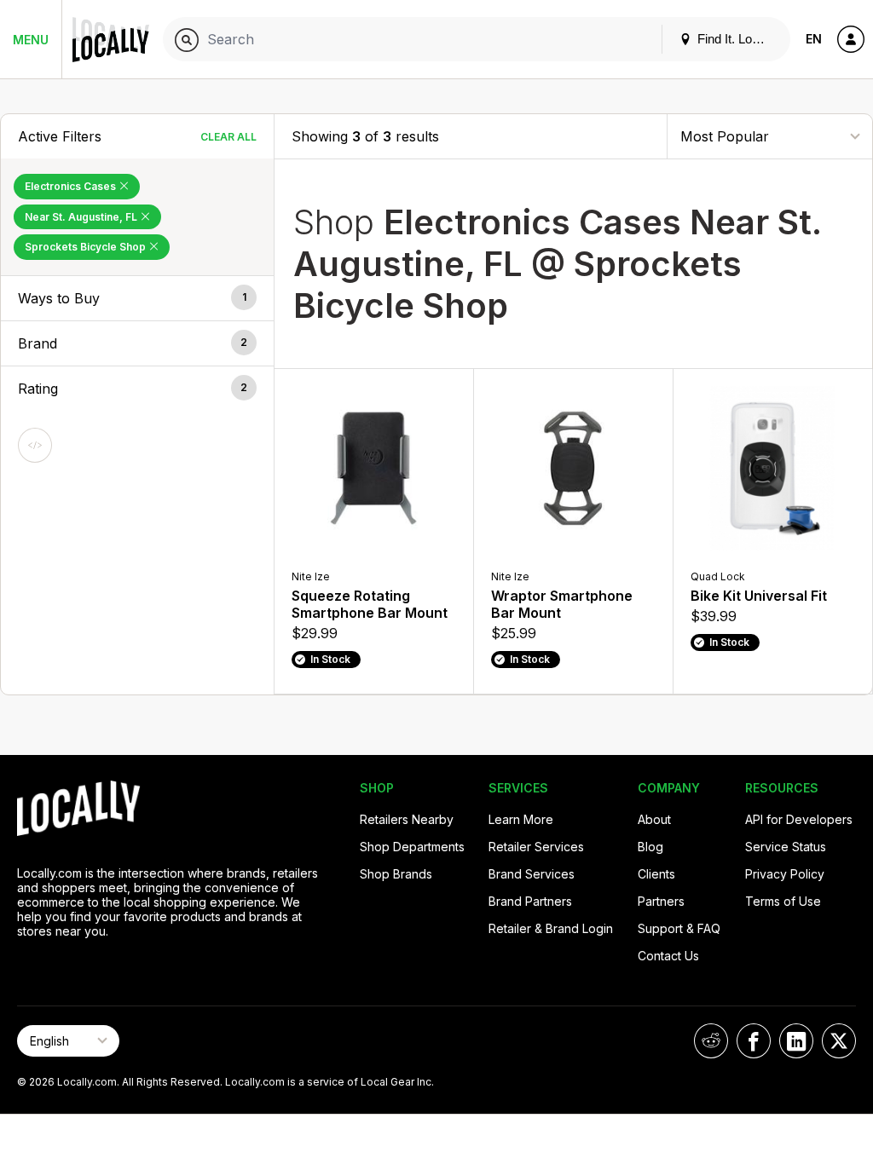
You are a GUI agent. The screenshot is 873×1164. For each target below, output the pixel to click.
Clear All (228, 136)
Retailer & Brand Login (551, 928)
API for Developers (799, 819)
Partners (661, 901)
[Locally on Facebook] (754, 1040)
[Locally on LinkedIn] (796, 1040)
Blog (650, 846)
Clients (656, 874)
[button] (137, 298)
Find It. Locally (736, 39)
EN (814, 39)
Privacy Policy (784, 874)
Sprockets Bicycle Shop (86, 246)
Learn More (521, 819)
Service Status (785, 846)
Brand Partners (530, 901)
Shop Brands (396, 874)
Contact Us (668, 955)
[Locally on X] (839, 1040)
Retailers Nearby (407, 819)
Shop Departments (412, 846)
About (654, 819)
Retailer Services (536, 846)
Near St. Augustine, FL (82, 216)
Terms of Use (783, 901)
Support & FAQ (679, 928)
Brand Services (532, 874)
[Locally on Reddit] (711, 1040)
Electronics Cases (72, 186)
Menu (31, 39)
